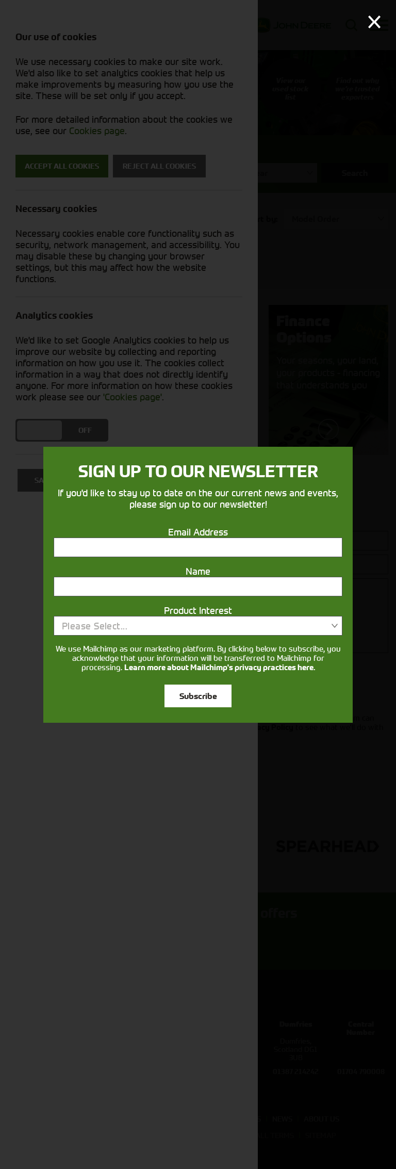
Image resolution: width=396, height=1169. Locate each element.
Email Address (198, 532)
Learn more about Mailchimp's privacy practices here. (219, 667)
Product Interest (198, 610)
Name (198, 571)
